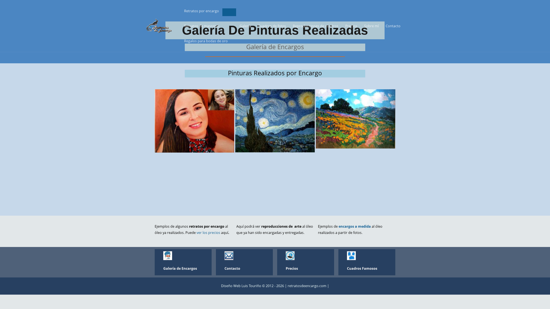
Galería (245, 26)
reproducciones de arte (281, 226)
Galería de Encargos (180, 268)
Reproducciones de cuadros (315, 26)
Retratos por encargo (201, 11)
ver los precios (208, 232)
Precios (351, 26)
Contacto (393, 26)
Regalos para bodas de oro (206, 41)
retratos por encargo (206, 226)
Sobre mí (371, 26)
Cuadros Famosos (362, 268)
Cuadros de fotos (272, 26)
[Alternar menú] (229, 12)
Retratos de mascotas (202, 26)
